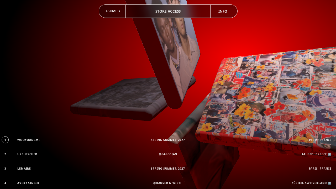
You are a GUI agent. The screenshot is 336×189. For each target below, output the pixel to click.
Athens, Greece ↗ (317, 154)
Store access (168, 11)
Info (222, 11)
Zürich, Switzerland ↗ (312, 183)
